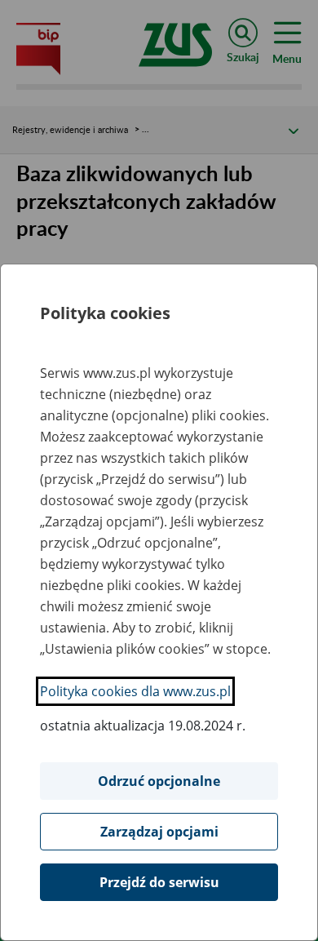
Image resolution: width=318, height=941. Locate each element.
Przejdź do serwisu (159, 882)
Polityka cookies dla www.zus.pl (135, 691)
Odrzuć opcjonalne (159, 781)
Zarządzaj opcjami (159, 832)
